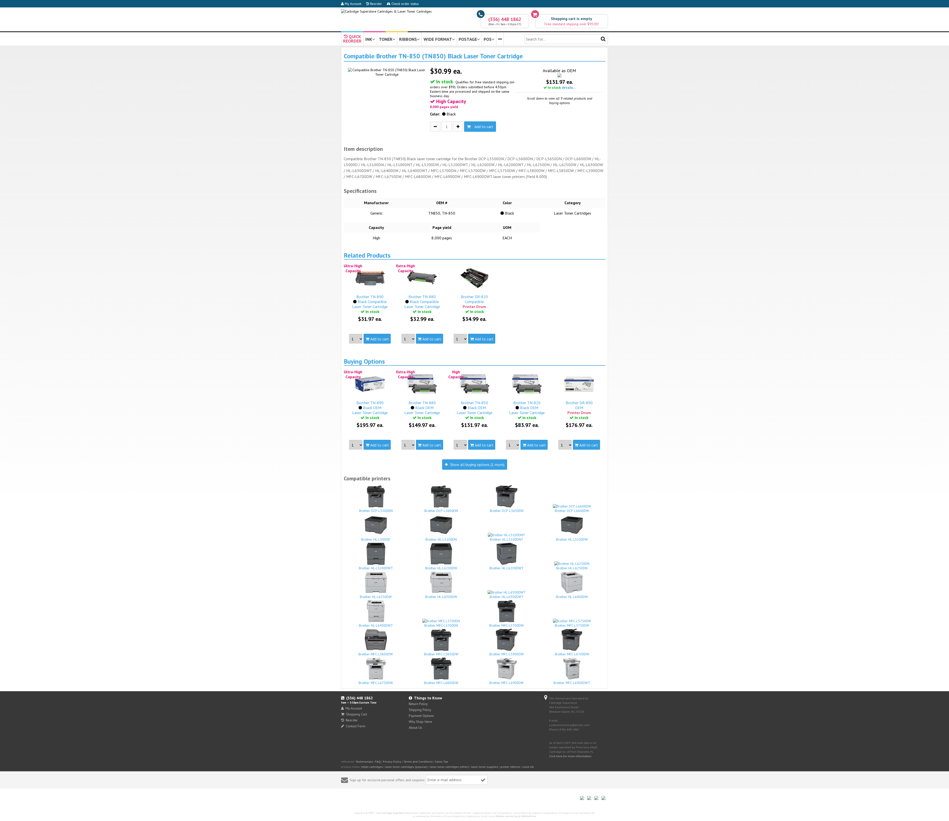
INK (368, 39)
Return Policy (418, 704)
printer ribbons (510, 767)
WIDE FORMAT (438, 39)
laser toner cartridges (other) (449, 767)
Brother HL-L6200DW (441, 568)
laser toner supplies (484, 767)
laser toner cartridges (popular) (406, 767)
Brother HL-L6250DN (571, 568)
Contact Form (355, 726)
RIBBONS (408, 39)
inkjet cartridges (372, 767)
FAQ (378, 761)
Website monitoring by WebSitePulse (516, 816)
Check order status (404, 3)
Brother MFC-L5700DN (441, 625)
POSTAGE (468, 39)
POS (488, 39)
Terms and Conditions (418, 761)
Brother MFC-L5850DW (441, 654)
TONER (385, 39)
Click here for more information (570, 756)
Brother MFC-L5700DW (506, 625)
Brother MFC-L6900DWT (572, 683)
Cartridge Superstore (393, 813)
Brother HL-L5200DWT (376, 568)
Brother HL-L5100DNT (506, 539)
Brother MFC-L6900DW (506, 683)
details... (568, 87)
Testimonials (364, 761)
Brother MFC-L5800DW (376, 654)
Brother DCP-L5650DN (506, 511)
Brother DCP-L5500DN (376, 511)
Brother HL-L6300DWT (507, 597)
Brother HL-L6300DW (441, 597)
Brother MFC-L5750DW (572, 625)
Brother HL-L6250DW (376, 597)
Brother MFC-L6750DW (376, 683)
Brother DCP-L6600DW (572, 511)
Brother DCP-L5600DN (441, 511)
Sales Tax (441, 761)
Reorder (375, 3)
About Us (415, 727)
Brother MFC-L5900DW (506, 654)
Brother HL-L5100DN (441, 539)
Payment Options (421, 715)
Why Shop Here (420, 721)
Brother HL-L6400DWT (376, 625)
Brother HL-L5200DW (572, 539)
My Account (352, 3)
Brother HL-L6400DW (572, 597)
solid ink (528, 767)
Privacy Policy (392, 761)
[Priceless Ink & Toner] (386, 11)
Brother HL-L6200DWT (507, 568)
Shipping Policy (420, 710)
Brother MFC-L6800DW (441, 683)
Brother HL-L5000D (375, 539)
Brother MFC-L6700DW (572, 654)
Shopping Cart (356, 714)
